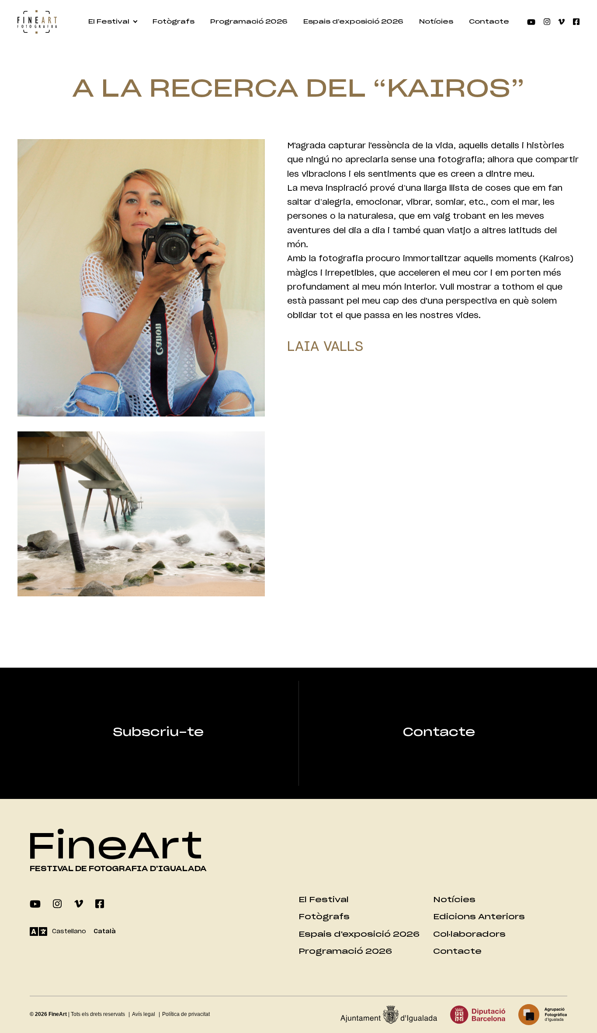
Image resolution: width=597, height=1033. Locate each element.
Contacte (489, 22)
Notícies (436, 22)
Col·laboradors (469, 934)
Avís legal (143, 1014)
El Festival (108, 22)
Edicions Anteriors (479, 917)
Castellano (69, 931)
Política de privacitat (186, 1014)
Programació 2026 (249, 22)
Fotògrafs (173, 22)
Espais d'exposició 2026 (353, 22)
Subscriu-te (158, 732)
